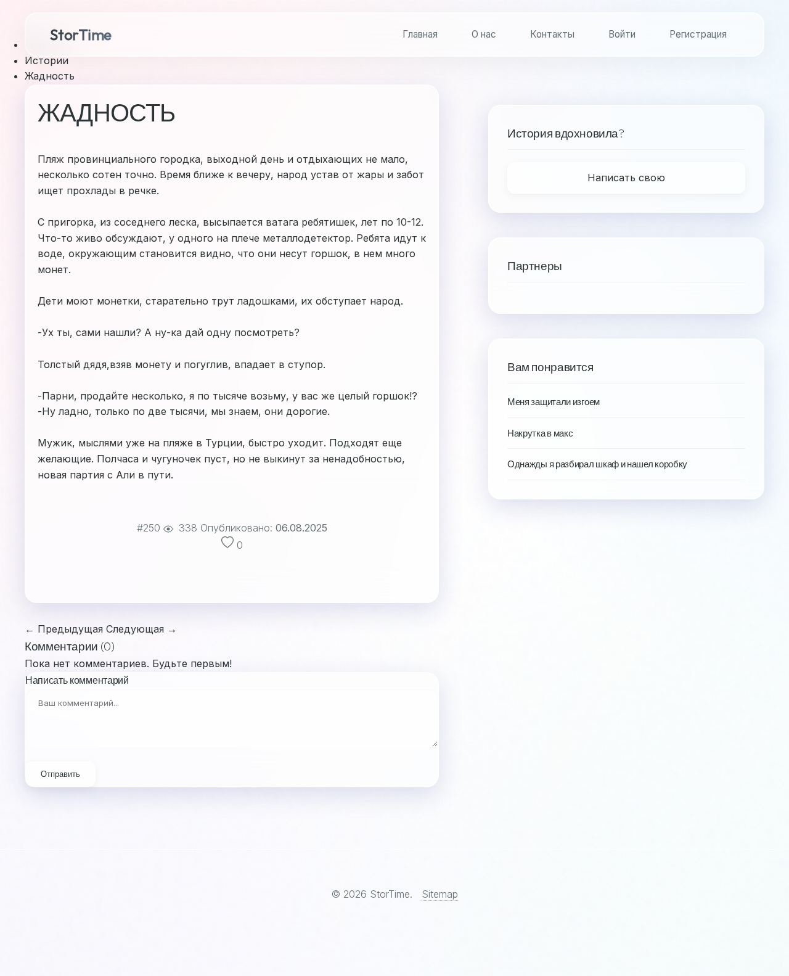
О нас (484, 34)
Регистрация (698, 34)
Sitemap (440, 894)
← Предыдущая (64, 629)
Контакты (552, 34)
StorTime (81, 34)
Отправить (60, 774)
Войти (622, 34)
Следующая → (141, 629)
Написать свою (626, 177)
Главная (420, 34)
